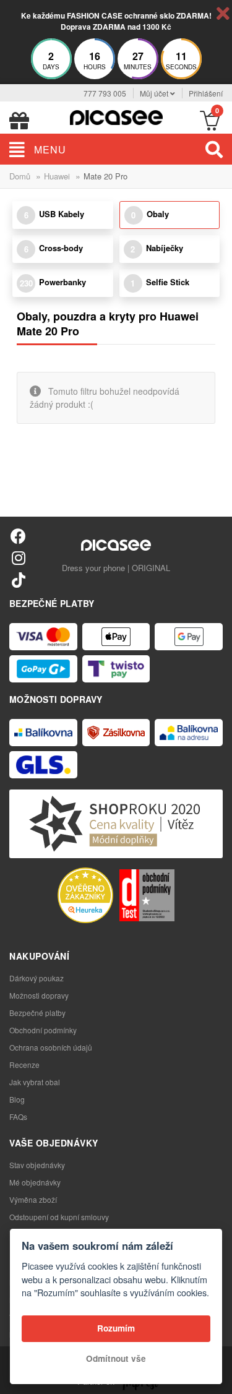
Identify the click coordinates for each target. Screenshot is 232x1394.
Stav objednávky (37, 1165)
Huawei (57, 176)
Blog (17, 1099)
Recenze (24, 1064)
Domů (19, 176)
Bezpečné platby (37, 1012)
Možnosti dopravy (39, 995)
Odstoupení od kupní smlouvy (59, 1216)
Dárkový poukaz (36, 978)
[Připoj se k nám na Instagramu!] (18, 557)
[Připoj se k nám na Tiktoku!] (18, 579)
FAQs (18, 1116)
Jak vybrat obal (34, 1082)
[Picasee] (116, 116)
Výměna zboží (33, 1199)
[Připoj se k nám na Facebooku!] (18, 535)
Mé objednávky (35, 1182)
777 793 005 (105, 93)
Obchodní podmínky (43, 1030)
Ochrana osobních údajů (50, 1047)
